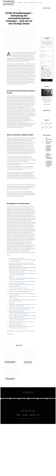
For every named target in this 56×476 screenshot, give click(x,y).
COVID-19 (19, 10)
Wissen (38, 2)
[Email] (3, 64)
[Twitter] (26, 410)
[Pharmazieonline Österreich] (8, 2)
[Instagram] (29, 410)
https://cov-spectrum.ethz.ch (20, 289)
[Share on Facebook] (3, 56)
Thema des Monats (32, 2)
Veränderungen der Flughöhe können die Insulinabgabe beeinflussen (49, 148)
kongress (46, 19)
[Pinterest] (3, 61)
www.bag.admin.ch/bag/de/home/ (21, 267)
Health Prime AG (24, 418)
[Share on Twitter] (3, 59)
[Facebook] (22, 410)
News (15, 2)
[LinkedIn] (3, 67)
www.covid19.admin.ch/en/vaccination (18, 281)
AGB (38, 415)
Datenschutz (33, 415)
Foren (41, 2)
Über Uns (19, 415)
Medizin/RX (20, 2)
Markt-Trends (25, 2)
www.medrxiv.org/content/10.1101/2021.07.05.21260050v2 (23, 296)
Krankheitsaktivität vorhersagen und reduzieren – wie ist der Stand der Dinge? (49, 164)
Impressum (25, 415)
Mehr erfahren (47, 104)
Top (28, 421)
